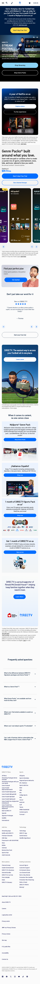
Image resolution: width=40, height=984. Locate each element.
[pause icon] (3, 246)
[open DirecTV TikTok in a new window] (23, 976)
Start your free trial (20, 335)
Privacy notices (6, 934)
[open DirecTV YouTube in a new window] (19, 976)
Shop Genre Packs (20, 73)
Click (24, 640)
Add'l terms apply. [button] (23, 25)
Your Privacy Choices (10, 927)
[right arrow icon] (36, 246)
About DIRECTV (6, 902)
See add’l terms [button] (5, 633)
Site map (4, 940)
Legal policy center (7, 915)
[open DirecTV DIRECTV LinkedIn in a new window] (2, 976)
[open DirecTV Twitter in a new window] (11, 976)
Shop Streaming (20, 65)
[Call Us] (12, 3)
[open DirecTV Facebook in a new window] (6, 976)
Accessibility (5, 953)
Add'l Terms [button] (23, 256)
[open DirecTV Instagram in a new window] (15, 976)
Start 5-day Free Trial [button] (20, 30)
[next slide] (36, 326)
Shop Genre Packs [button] (20, 439)
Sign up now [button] (20, 552)
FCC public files (6, 946)
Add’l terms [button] (23, 144)
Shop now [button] (20, 475)
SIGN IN (35, 3)
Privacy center (6, 921)
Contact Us (5, 959)
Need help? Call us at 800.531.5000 (11, 896)
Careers (4, 908)
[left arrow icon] (32, 246)
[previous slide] (31, 326)
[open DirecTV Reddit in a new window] (27, 976)
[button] (3, 3)
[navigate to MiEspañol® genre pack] (18, 239)
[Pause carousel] (3, 326)
